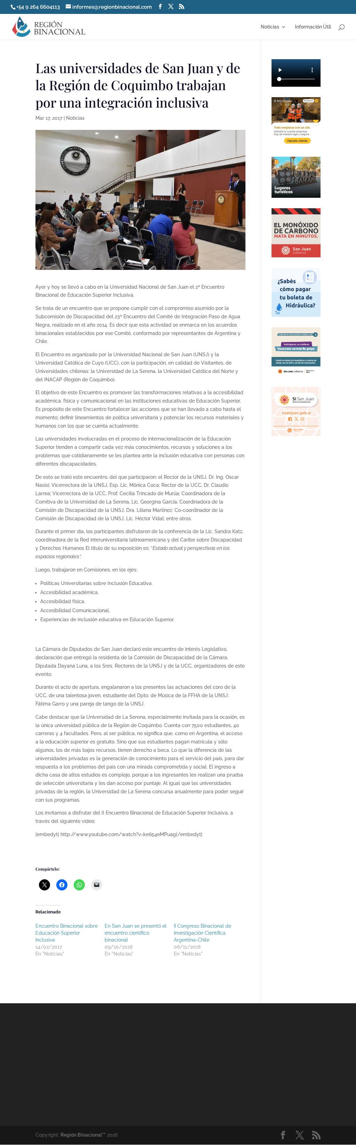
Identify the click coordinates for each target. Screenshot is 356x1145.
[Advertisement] (238, 1064)
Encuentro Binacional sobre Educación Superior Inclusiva (66, 933)
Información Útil (313, 27)
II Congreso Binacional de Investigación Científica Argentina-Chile (202, 933)
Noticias (270, 27)
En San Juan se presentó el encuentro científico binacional (136, 933)
